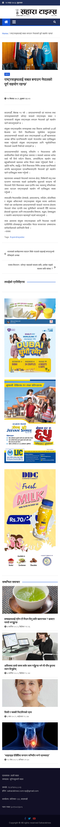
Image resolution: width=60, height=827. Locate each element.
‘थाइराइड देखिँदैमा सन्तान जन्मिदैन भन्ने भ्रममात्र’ (27, 755)
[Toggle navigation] (14, 22)
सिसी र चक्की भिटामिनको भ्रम (18, 712)
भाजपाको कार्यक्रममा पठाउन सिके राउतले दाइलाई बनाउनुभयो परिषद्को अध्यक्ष (30, 253)
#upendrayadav (17, 237)
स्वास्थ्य (7, 74)
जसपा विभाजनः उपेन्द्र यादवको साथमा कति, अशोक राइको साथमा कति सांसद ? (30, 267)
